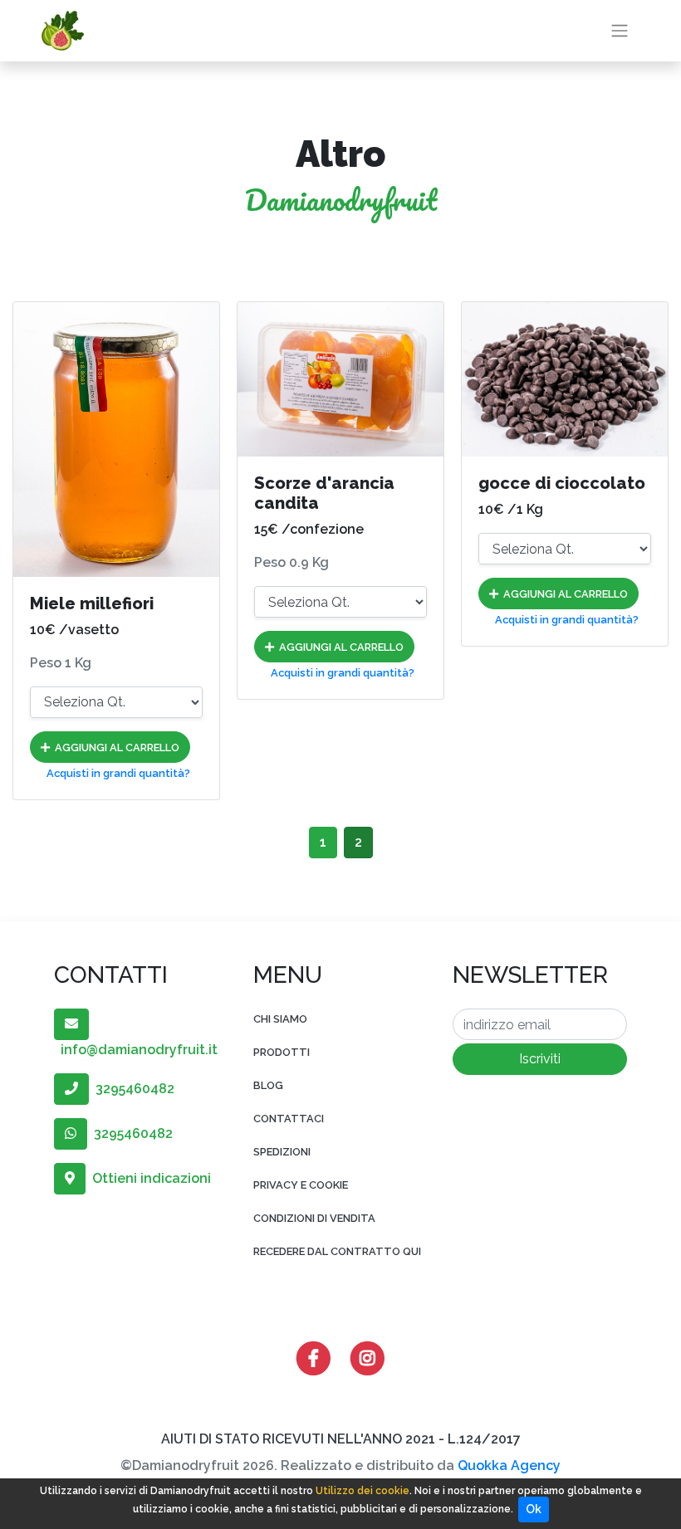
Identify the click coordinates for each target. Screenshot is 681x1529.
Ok (533, 1509)
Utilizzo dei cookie (362, 1491)
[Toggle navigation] (619, 31)
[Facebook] (314, 1357)
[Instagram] (367, 1357)
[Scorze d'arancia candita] (340, 379)
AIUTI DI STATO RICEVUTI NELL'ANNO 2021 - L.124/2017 (341, 1439)
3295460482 (131, 1089)
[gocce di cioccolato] (565, 379)
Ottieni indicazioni (148, 1178)
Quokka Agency (509, 1465)
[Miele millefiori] (116, 439)
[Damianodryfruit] (63, 31)
